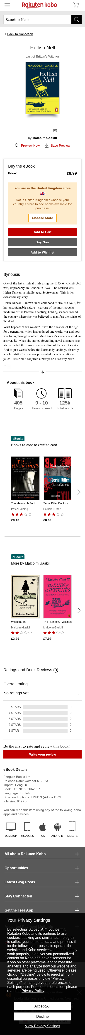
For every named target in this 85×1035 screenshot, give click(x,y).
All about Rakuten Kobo (25, 854)
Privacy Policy (33, 991)
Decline (42, 1016)
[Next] (78, 492)
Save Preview (60, 145)
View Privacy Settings (42, 1026)
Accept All (42, 1006)
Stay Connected (18, 896)
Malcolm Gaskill (44, 138)
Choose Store (42, 218)
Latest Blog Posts (20, 882)
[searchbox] (42, 19)
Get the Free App (19, 910)
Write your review (42, 754)
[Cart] (76, 5)
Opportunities (16, 868)
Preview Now (30, 145)
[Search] (76, 19)
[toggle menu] (7, 5)
